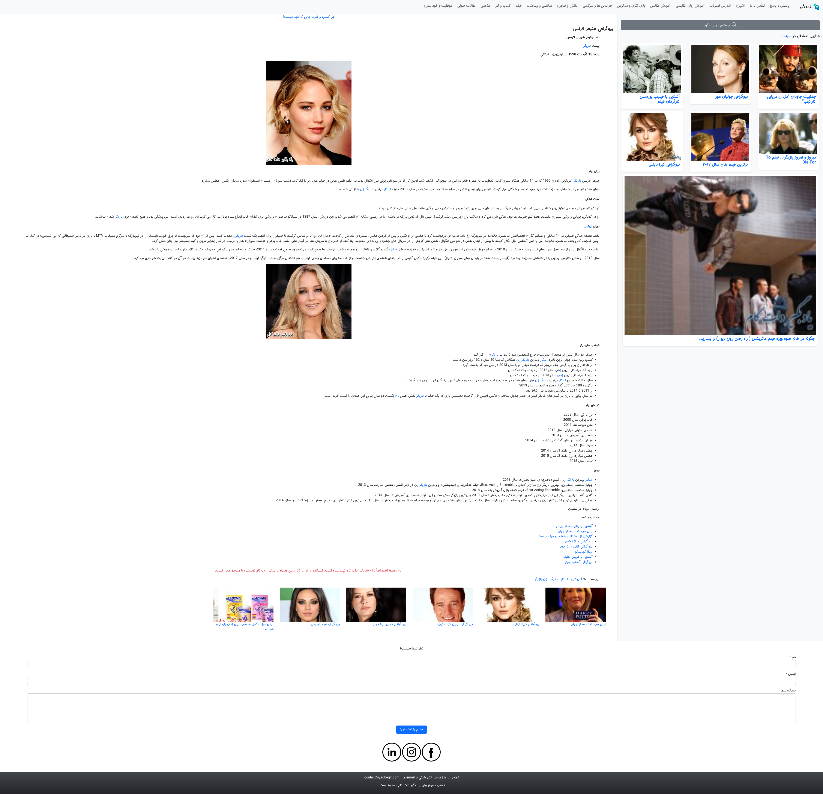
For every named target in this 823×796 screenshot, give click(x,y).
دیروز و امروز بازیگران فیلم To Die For (791, 160)
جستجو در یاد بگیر (718, 25)
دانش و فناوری (567, 6)
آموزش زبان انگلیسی (690, 6)
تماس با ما (757, 6)
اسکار (387, 189)
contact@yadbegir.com (381, 777)
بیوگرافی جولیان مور (731, 96)
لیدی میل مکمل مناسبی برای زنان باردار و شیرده (244, 627)
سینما (786, 36)
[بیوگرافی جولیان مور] (720, 69)
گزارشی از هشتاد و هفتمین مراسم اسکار (565, 536)
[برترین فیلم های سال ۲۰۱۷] (720, 137)
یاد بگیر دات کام (409, 785)
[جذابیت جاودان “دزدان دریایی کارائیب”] (788, 69)
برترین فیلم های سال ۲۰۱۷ (725, 164)
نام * (792, 657)
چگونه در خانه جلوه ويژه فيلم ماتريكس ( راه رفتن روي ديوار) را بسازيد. (757, 338)
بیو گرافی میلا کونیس (578, 541)
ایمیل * (790, 674)
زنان (560, 375)
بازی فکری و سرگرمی (631, 6)
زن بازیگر (541, 579)
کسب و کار (503, 6)
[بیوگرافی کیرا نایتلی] (652, 137)
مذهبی (485, 6)
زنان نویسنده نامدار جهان (575, 531)
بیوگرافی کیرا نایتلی (664, 164)
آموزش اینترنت (720, 6)
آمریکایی (576, 579)
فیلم (519, 6)
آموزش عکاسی (660, 6)
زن (362, 189)
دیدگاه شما (788, 690)
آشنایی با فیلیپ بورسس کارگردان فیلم (660, 99)
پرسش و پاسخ (779, 6)
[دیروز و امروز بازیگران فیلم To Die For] (788, 133)
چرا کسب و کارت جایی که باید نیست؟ (309, 17)
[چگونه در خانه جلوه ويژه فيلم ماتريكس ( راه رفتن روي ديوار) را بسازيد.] (720, 255)
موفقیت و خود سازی (438, 6)
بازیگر (587, 46)
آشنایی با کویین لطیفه (578, 557)
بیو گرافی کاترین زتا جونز (576, 546)
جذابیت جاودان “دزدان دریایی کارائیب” (791, 99)
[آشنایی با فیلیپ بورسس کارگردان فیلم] (652, 69)
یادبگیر (806, 7)
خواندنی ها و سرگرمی (597, 6)
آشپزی (740, 6)
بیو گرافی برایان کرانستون (455, 624)
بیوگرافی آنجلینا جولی (578, 562)
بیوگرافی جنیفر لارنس (593, 29)
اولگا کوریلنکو (584, 552)
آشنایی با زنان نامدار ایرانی (574, 526)
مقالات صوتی (466, 6)
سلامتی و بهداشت (539, 6)
